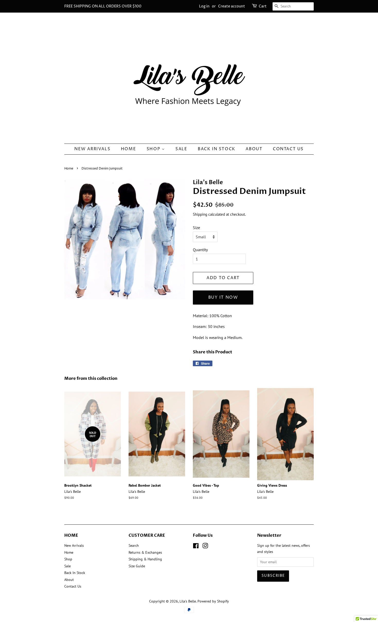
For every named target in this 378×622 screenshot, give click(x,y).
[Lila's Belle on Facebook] (196, 546)
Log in (204, 6)
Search (134, 545)
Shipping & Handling (145, 559)
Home (128, 149)
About (254, 149)
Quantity (200, 249)
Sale (181, 149)
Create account (231, 6)
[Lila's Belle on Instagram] (205, 546)
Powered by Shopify (213, 601)
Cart (263, 6)
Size (196, 227)
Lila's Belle (187, 601)
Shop (154, 149)
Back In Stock (216, 149)
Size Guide (137, 566)
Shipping (200, 214)
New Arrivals (92, 149)
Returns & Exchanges (145, 552)
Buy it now (223, 297)
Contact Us (288, 149)
